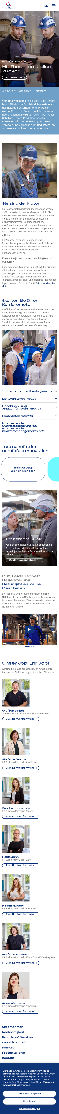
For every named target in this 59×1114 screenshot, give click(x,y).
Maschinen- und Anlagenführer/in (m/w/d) (21, 407)
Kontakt (8, 1058)
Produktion (40, 91)
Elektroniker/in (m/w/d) (20, 398)
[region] (29, 1088)
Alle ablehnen (29, 1101)
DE (46, 5)
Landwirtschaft (14, 1042)
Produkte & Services (17, 1037)
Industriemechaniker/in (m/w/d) (27, 391)
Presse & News (13, 1052)
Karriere (11, 91)
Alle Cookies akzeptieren (29, 1093)
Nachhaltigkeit (13, 1032)
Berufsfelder (25, 91)
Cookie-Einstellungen (29, 1108)
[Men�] (54, 5)
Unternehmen (12, 1026)
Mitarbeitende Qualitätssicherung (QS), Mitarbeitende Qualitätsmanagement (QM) (23, 427)
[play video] (29, 629)
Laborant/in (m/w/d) (17, 416)
